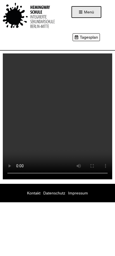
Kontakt (33, 193)
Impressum (78, 193)
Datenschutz (54, 193)
